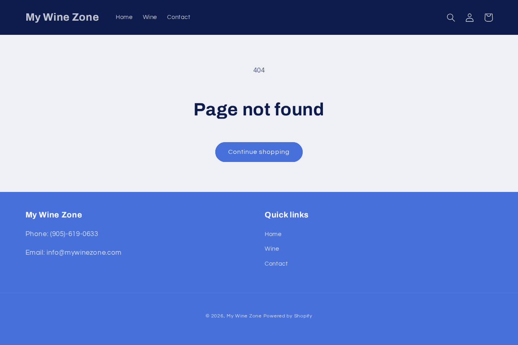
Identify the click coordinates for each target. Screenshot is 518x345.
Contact (276, 264)
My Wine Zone (244, 316)
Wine (272, 249)
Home (273, 234)
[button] (451, 17)
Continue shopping (259, 152)
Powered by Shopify (287, 316)
